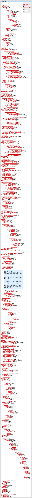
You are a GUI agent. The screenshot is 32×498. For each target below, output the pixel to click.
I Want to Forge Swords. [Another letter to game (6, 96)
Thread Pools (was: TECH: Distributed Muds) (7, 365)
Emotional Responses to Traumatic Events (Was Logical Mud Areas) (8, 212)
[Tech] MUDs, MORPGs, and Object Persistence (6, 182)
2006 (28, 4)
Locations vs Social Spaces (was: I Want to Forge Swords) (10, 145)
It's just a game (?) (3, 219)
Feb (24, 7)
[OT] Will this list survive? (4, 213)
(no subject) (2, 369)
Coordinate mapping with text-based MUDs (6, 338)
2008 (23, 5)
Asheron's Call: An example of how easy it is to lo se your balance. (12, 252)
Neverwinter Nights (3, 378)
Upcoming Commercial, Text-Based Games (7, 493)
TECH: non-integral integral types (5, 94)
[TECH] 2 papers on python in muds (5, 249)
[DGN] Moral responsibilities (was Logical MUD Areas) (7, 181)
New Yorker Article (3, 340)
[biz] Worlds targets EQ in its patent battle (5, 79)
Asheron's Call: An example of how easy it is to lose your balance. (9, 250)
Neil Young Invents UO (3, 347)
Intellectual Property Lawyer (4, 367)
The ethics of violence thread (4, 169)
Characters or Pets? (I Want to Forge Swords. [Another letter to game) (9, 194)
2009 (24, 5)
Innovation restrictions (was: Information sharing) (7, 110)
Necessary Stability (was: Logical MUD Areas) (7, 95)
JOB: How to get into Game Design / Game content (7, 348)
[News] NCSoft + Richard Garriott (5, 257)
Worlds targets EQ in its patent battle (5, 109)
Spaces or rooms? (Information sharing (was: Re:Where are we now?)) (9, 170)
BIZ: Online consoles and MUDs (5, 496)
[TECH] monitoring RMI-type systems (5, 156)
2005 (27, 4)
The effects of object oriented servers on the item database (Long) (8, 161)
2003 (24, 4)
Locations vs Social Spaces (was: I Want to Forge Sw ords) (8, 143)
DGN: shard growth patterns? (4, 254)
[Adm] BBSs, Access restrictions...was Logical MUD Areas (7, 337)
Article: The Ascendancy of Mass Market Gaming (6, 364)
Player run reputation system (4, 220)
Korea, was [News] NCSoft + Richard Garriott (7, 370)
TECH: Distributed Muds (5, 82)
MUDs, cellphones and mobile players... (5, 160)
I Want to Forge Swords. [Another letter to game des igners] (13, 71)
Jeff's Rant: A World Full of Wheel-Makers (6, 301)
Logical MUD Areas (4, 6)
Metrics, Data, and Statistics (4, 339)
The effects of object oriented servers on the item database (8, 141)
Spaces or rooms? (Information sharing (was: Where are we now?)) (8, 136)
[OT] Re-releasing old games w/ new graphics (7, 166)
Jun (28, 7)
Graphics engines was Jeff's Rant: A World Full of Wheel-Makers (8, 341)
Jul (29, 7)
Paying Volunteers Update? (4, 332)
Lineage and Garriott (3, 299)
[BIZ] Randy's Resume (3, 217)
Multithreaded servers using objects (5, 209)
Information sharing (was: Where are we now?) (6, 49)
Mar (25, 7)
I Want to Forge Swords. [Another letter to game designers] (8, 64)
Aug (30, 7)
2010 (26, 5)
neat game (2, 4)
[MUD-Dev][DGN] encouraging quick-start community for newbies (8, 196)
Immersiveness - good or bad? (4, 137)
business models (3, 308)
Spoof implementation (3, 495)
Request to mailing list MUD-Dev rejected (5, 91)
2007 (29, 4)
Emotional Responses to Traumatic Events (6, 216)
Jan (23, 7)
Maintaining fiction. (4, 395)
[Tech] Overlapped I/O (4, 195)
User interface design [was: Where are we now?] (7, 171)
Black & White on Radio (3, 165)
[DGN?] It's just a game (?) (4, 334)
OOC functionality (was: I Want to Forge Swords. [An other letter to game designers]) (12, 132)
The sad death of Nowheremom (4, 300)
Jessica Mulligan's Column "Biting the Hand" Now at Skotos (8, 345)
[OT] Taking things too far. (5, 199)
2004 (26, 4)
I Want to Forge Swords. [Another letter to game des (7, 142)
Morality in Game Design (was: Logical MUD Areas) (8, 133)
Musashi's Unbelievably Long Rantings (5, 211)
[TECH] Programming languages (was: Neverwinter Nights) (7, 494)
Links (23, 12)
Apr (26, 7)
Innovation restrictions (3, 134)
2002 (23, 4)
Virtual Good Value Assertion (4, 374)
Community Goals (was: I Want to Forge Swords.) (6, 139)
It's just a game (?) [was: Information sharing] (6, 176)
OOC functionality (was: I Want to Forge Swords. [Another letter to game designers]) (11, 131)
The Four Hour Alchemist (4, 92)
